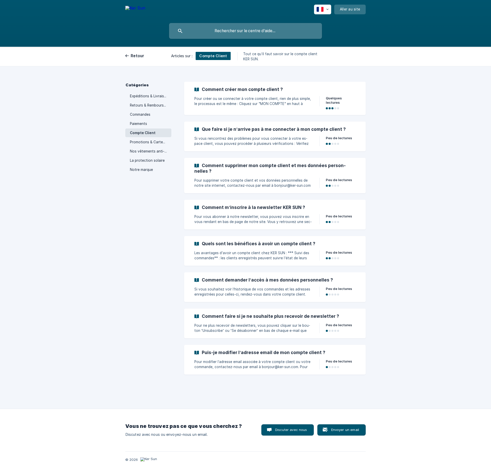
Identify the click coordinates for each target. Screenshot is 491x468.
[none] (135, 10)
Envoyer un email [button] (345, 430)
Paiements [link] (138, 124)
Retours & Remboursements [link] (150, 105)
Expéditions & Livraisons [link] (150, 96)
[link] (275, 98)
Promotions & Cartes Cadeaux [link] (150, 142)
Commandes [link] (140, 114)
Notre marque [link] (141, 170)
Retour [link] (137, 55)
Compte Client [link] (142, 133)
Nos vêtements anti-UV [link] (149, 151)
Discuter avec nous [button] (291, 430)
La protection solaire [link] (147, 160)
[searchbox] (245, 31)
